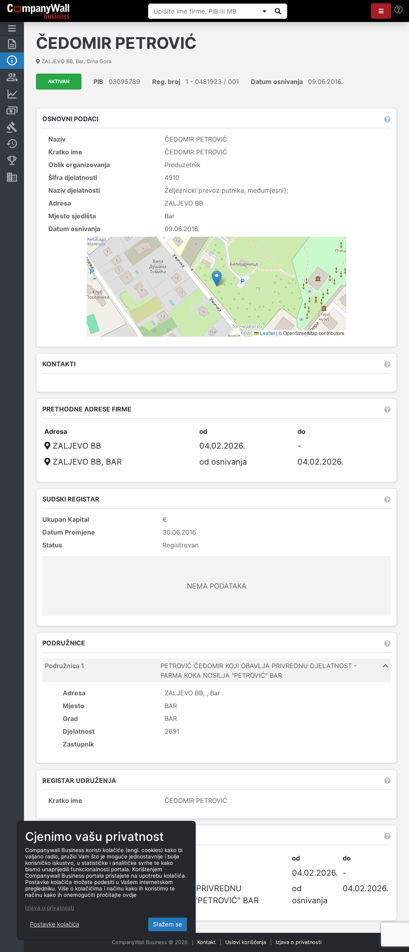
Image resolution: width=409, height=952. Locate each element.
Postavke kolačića (54, 924)
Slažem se (167, 924)
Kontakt (206, 942)
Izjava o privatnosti (299, 942)
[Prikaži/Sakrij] (264, 11)
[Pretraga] (278, 11)
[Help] (398, 9)
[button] (381, 11)
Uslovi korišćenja (245, 942)
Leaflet (267, 332)
